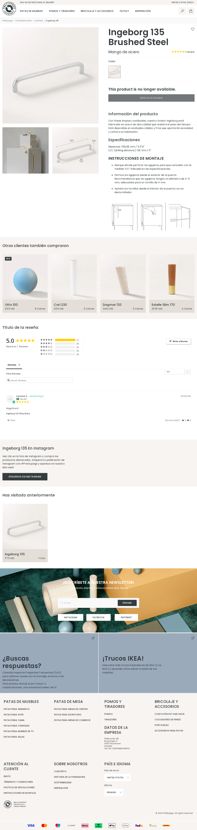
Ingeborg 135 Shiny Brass (18, 413)
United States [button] (115, 777)
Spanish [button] (111, 792)
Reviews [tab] (12, 364)
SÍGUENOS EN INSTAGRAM (25, 476)
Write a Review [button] (180, 341)
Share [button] (13, 420)
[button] (184, 420)
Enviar (127, 603)
